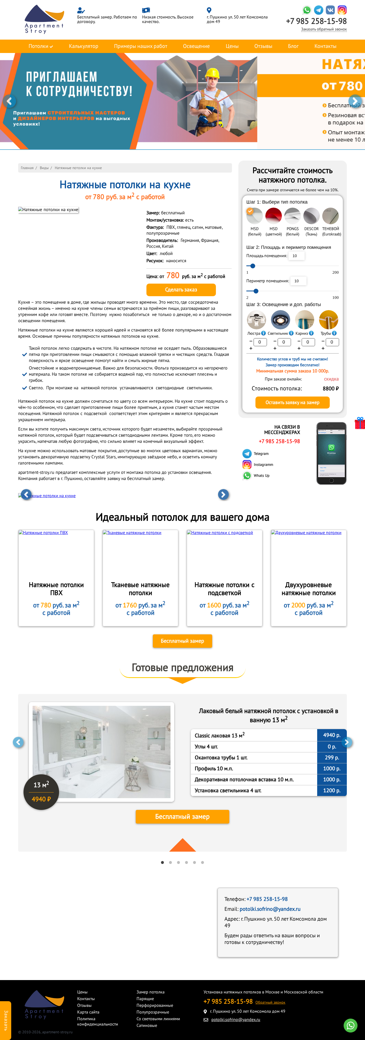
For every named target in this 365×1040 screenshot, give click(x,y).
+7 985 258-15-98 (316, 21)
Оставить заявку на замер (293, 402)
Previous (9, 101)
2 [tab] (170, 862)
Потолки (38, 46)
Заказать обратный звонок (324, 29)
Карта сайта (88, 1012)
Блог (293, 46)
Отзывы (263, 46)
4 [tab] (186, 862)
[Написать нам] (351, 1026)
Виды (44, 168)
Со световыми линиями (158, 1018)
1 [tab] (162, 862)
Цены (232, 46)
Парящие (145, 998)
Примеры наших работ (140, 46)
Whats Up (262, 475)
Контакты (325, 46)
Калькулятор (83, 46)
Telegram (261, 453)
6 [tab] (202, 862)
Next (355, 101)
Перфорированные (155, 1005)
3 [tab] (178, 862)
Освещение (196, 46)
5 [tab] (194, 862)
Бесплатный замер (182, 641)
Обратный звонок (270, 1002)
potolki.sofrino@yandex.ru (270, 909)
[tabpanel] (182, 773)
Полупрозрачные (153, 1012)
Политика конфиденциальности (97, 1021)
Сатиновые (147, 1025)
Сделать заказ (181, 290)
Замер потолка (151, 992)
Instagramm (263, 464)
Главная (27, 168)
